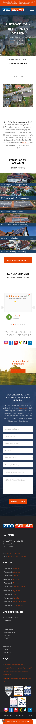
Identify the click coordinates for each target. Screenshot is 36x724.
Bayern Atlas (23, 408)
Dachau (15, 576)
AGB (30, 716)
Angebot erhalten (18, 501)
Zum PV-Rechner (18, 371)
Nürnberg (16, 579)
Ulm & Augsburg (18, 605)
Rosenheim (17, 598)
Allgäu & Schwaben (19, 601)
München (16, 572)
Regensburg (17, 583)
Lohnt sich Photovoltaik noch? (14, 664)
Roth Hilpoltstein (19, 587)
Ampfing (16, 568)
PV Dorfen (25, 143)
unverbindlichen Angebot (20, 4)
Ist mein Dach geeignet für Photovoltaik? (18, 668)
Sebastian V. (18, 316)
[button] (3, 720)
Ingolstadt (16, 590)
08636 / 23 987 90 (13, 553)
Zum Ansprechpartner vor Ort (18, 260)
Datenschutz (20, 716)
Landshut (16, 594)
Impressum (8, 716)
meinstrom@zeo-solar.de (17, 556)
